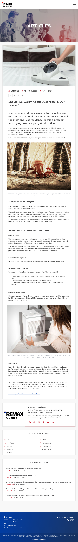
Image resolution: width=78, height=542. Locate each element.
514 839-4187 (12, 526)
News (44, 440)
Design (9, 446)
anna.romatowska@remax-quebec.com (21, 528)
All (7, 440)
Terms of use (40, 536)
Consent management (52, 536)
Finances (9, 449)
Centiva (43, 539)
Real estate (46, 443)
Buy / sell (10, 443)
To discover (46, 449)
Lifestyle (14, 91)
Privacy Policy (30, 536)
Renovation (46, 446)
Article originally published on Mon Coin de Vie (24, 394)
